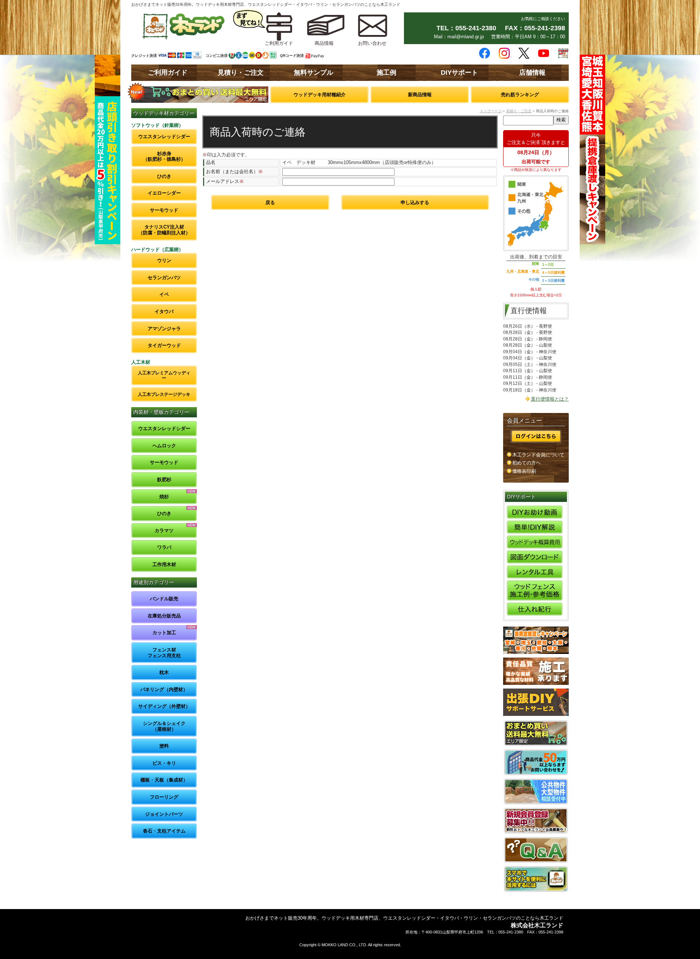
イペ (164, 294)
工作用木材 (164, 564)
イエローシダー (164, 193)
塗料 (164, 746)
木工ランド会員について (538, 454)
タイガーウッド (164, 345)
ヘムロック (164, 445)
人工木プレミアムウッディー (164, 375)
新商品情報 (420, 94)
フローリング (164, 797)
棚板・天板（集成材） (164, 780)
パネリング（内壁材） (164, 689)
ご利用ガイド (167, 72)
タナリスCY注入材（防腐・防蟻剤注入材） (164, 229)
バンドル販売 (164, 598)
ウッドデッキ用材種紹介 (319, 94)
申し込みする (415, 202)
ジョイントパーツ (164, 814)
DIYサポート (459, 72)
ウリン (164, 260)
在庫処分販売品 (164, 616)
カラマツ (164, 530)
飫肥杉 (164, 479)
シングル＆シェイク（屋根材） (164, 726)
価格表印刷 (524, 471)
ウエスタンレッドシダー (164, 136)
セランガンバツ (164, 277)
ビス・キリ (164, 763)
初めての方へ (526, 462)
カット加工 (164, 632)
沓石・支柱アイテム (164, 831)
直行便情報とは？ (550, 399)
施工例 (386, 72)
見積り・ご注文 (241, 72)
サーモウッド (164, 210)
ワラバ (164, 547)
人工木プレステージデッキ (164, 394)
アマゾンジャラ (164, 328)
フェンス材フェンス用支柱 (164, 652)
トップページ (491, 111)
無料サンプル (313, 72)
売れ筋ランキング (520, 94)
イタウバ (164, 311)
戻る (270, 202)
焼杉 (164, 496)
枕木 (164, 672)
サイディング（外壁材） (164, 706)
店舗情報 (532, 72)
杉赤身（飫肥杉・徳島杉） (164, 156)
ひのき (164, 176)
